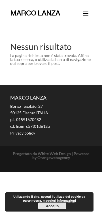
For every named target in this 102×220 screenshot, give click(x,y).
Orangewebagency (53, 157)
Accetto (52, 205)
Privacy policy (22, 133)
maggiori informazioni (59, 200)
